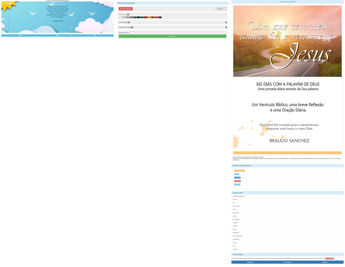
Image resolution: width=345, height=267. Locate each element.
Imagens (324, 262)
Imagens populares (239, 196)
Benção (235, 249)
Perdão (235, 222)
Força (234, 242)
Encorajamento (237, 236)
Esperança (236, 206)
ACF (20, 35)
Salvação (236, 212)
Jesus (235, 216)
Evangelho (236, 219)
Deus (234, 229)
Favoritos (250, 262)
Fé (233, 203)
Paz (234, 246)
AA (95, 35)
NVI (57, 35)
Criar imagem (287, 262)
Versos (235, 199)
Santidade (236, 239)
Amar (234, 209)
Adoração (236, 232)
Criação (235, 226)
